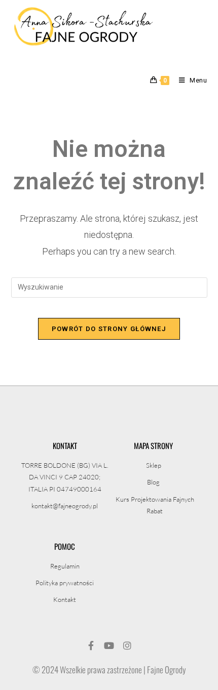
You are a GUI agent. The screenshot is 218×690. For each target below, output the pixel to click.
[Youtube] (109, 645)
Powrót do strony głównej (109, 329)
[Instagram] (127, 645)
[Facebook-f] (91, 645)
